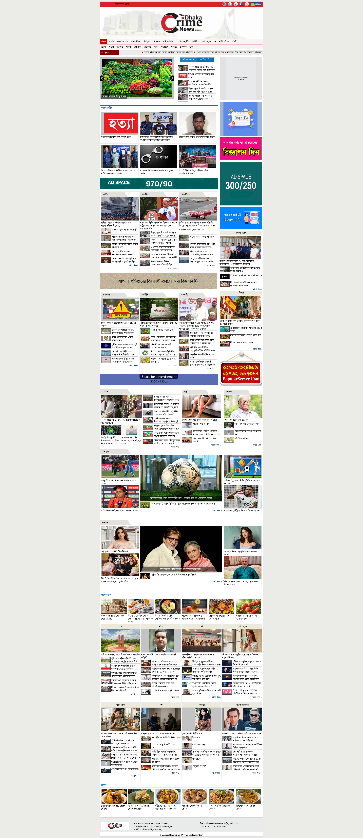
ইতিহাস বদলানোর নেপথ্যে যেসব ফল (245, 335)
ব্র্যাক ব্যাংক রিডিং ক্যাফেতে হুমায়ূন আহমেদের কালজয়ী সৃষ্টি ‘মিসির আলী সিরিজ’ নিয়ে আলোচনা (201, 754)
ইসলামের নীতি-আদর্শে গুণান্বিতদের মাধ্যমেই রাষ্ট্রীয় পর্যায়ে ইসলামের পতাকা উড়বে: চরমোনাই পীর (228, 52)
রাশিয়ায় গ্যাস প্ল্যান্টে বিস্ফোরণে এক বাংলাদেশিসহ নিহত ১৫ (116, 224)
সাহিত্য (174, 47)
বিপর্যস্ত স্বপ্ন (196, 737)
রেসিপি (234, 41)
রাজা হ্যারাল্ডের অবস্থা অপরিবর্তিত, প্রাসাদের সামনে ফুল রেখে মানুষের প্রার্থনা (196, 254)
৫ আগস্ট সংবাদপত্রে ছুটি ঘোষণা (165, 690)
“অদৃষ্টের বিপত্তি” (199, 766)
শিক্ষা (156, 47)
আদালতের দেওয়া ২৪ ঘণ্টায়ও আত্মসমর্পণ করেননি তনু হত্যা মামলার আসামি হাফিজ (161, 407)
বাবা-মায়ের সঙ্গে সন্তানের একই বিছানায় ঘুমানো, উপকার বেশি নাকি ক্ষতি (120, 757)
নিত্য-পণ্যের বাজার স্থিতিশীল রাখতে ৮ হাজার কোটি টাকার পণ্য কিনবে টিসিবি (157, 354)
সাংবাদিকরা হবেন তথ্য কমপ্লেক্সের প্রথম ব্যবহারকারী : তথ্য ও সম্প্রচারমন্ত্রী (160, 671)
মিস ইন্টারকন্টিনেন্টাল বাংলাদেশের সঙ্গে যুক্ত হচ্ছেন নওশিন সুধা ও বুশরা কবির (119, 580)
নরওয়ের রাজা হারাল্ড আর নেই (191, 229)
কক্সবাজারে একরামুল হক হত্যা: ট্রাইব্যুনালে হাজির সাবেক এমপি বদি (240, 769)
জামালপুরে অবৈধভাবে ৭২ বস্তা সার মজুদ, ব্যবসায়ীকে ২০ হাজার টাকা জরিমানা (237, 263)
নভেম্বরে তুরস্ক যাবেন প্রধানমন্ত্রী (124, 229)
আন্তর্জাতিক (135, 41)
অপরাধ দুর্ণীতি (183, 41)
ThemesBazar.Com (193, 835)
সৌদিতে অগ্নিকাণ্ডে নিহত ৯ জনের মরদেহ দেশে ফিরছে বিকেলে (117, 333)
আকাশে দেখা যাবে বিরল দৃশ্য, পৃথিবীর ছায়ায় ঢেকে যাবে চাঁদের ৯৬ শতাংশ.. (240, 679)
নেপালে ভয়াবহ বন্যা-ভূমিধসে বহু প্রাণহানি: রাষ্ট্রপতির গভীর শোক (118, 261)
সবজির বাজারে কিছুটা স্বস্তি (162, 330)
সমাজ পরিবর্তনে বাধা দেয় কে (236, 420)
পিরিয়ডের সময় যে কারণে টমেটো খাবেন (246, 617)
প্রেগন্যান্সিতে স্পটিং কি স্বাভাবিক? (125, 769)
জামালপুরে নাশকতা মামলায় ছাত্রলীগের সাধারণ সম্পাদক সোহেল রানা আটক (156, 138)
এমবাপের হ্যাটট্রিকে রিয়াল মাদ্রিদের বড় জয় (242, 510)
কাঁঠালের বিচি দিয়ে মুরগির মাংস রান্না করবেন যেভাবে (165, 807)
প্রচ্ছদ (103, 41)
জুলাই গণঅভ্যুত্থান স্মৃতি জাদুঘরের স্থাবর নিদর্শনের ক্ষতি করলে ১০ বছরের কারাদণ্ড (161, 400)
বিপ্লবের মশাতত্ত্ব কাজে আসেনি (247, 424)
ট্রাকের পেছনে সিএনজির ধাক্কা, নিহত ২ (246, 275)
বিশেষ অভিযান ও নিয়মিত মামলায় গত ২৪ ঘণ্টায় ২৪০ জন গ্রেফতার (118, 172)
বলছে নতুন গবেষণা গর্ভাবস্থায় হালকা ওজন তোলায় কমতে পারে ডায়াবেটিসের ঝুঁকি (201, 434)
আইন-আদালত (168, 41)
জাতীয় (111, 41)
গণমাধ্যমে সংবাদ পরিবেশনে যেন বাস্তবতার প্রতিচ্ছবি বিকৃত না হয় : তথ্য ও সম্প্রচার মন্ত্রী (160, 679)
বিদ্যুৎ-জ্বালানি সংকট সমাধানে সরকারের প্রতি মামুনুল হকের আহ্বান (195, 91)
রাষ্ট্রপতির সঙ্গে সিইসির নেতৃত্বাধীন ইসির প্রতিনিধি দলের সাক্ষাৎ (197, 350)
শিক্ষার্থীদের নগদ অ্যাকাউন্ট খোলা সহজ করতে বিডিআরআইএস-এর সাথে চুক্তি (156, 347)
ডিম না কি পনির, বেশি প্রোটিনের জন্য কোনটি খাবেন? (167, 617)
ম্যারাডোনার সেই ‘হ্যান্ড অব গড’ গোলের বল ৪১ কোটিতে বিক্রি (181, 498)
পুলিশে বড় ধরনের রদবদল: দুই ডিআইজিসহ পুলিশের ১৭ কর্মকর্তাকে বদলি (119, 347)
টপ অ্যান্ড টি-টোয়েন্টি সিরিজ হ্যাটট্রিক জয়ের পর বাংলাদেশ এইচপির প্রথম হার (183, 503)
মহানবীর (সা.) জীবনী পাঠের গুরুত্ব (166, 737)
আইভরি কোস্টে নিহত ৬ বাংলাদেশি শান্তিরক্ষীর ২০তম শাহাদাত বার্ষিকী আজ (118, 354)
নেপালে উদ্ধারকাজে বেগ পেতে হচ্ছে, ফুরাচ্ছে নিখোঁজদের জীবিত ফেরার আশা (197, 247)
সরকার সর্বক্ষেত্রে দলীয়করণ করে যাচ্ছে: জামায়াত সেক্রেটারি (129, 96)
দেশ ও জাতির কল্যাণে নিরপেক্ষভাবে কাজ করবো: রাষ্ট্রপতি (117, 254)
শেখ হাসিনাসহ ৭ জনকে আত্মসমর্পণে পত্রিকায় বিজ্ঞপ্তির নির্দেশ (239, 754)
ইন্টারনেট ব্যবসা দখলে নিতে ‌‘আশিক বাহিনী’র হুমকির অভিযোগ (196, 336)
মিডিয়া (128, 47)
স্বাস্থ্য (191, 47)
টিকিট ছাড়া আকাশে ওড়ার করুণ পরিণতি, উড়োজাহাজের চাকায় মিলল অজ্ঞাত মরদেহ (197, 224)
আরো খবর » (133, 265)
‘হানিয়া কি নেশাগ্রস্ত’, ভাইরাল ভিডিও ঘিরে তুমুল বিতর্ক (173, 574)
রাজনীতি (147, 47)
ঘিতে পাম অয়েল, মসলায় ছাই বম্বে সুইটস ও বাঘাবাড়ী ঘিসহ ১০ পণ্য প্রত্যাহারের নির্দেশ (158, 340)
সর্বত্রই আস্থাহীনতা (242, 438)
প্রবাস (103, 47)
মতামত (120, 47)
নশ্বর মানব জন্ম (198, 744)
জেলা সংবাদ (122, 41)
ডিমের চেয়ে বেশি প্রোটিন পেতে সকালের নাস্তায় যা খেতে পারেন (140, 618)
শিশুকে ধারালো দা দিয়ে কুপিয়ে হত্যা (172, 52)
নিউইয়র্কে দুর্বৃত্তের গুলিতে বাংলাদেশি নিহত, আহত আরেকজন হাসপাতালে (201, 664)
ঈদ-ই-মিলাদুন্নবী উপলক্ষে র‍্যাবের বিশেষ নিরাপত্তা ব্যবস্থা (110, 440)
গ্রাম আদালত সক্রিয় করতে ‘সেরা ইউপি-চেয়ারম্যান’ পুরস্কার (117, 361)
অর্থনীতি (195, 41)
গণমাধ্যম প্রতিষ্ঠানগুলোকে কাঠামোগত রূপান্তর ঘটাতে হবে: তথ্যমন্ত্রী (159, 664)
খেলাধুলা (146, 41)
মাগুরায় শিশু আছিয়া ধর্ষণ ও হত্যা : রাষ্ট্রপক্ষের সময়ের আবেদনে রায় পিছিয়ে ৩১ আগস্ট (241, 762)
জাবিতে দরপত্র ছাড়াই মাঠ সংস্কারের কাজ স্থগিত (120, 654)
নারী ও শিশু (224, 41)
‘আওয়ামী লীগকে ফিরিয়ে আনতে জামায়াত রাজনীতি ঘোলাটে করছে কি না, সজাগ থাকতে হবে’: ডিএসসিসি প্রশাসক (197, 326)
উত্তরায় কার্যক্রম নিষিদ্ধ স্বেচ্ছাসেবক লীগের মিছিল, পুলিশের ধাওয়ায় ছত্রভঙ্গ (156, 264)
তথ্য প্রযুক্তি (206, 41)
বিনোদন (156, 41)
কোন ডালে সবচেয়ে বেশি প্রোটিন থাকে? (219, 617)
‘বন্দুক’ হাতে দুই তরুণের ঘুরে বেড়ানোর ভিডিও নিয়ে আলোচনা (131, 52)
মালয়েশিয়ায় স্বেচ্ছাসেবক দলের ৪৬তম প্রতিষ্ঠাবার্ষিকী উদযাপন (198, 656)
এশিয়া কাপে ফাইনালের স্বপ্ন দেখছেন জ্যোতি (119, 510)
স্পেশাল (183, 47)
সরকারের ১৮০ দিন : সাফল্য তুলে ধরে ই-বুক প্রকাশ (131, 440)
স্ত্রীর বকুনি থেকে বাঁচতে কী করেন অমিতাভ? (181, 569)
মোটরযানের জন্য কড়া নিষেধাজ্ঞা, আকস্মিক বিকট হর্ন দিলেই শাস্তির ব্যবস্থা (160, 421)
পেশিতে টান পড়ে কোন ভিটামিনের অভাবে (199, 420)
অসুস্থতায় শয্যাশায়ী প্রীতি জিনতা (114, 551)
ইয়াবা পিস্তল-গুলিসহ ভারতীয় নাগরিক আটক (197, 137)
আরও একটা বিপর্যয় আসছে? (202, 236)
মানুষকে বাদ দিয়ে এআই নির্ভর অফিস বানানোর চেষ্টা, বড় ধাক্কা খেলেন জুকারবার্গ (240, 671)
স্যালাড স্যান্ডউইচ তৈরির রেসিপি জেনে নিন (138, 807)
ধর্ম (215, 41)
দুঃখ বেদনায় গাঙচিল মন (192, 733)
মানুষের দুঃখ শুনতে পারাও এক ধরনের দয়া (158, 733)
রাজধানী (137, 47)
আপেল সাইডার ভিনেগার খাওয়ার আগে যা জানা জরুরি (193, 617)
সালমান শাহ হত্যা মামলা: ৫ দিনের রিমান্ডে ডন (241, 733)
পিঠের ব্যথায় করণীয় (201, 424)
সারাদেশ (164, 47)
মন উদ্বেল (196, 759)
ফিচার (111, 47)
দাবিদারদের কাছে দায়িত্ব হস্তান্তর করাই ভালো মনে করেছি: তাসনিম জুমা (161, 443)
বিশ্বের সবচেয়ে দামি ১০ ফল (242, 342)
